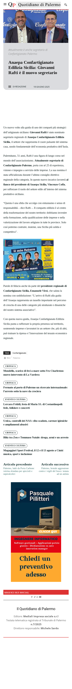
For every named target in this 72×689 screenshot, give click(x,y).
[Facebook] (24, 98)
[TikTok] (34, 596)
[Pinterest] (40, 98)
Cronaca (10, 366)
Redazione (20, 87)
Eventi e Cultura (15, 399)
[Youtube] (40, 596)
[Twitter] (32, 98)
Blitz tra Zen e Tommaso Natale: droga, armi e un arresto (35, 437)
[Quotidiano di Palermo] (35, 4)
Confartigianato (19, 353)
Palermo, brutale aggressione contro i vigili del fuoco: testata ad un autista (54, 471)
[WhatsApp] (47, 98)
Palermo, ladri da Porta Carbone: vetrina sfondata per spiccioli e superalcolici (19, 471)
